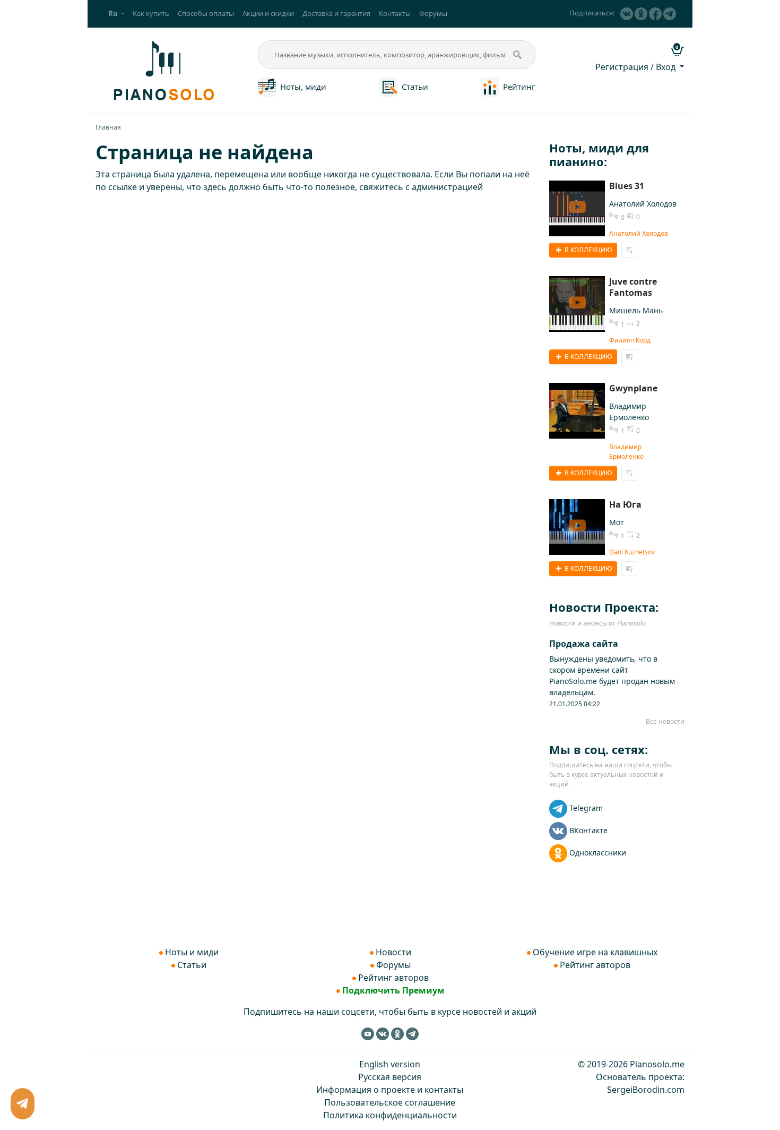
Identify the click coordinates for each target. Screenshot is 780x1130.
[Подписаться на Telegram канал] (669, 13)
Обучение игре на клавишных (595, 952)
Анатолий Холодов (643, 204)
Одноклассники (597, 853)
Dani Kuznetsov (632, 552)
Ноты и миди (192, 952)
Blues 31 (626, 186)
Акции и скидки (268, 13)
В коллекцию (587, 249)
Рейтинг (519, 86)
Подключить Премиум (393, 990)
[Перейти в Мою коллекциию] (629, 250)
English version (389, 1064)
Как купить (151, 13)
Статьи (415, 86)
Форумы (433, 13)
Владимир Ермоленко (626, 451)
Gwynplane (633, 388)
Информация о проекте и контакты (389, 1089)
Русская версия (389, 1077)
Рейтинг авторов (393, 977)
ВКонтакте (588, 830)
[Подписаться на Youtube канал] (367, 1033)
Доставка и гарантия (336, 13)
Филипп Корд (630, 340)
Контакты (395, 13)
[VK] (626, 13)
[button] (116, 13)
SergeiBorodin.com (645, 1089)
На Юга (625, 504)
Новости (393, 952)
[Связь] (23, 1104)
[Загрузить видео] (577, 208)
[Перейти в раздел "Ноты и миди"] (267, 86)
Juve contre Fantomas (633, 287)
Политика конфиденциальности (390, 1115)
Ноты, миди (303, 86)
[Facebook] (655, 13)
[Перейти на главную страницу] (162, 69)
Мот (616, 522)
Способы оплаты (206, 13)
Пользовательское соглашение (389, 1102)
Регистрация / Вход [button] (636, 67)
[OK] (641, 13)
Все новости (665, 721)
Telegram (586, 808)
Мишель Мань (636, 310)
